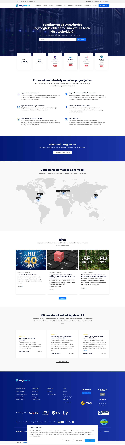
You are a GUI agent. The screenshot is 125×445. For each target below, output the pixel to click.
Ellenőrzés (81, 39)
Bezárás (68, 440)
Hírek (64, 394)
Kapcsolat (96, 1)
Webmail (89, 1)
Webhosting (59, 5)
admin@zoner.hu (31, 1)
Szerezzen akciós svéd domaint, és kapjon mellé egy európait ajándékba (93, 275)
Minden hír (62, 298)
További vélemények (62, 361)
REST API (49, 391)
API (65, 5)
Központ (51, 5)
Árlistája (45, 5)
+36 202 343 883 (20, 1)
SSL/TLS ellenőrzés (51, 394)
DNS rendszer (35, 394)
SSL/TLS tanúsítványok (21, 394)
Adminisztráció (104, 5)
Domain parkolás (20, 397)
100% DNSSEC (35, 391)
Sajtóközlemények (67, 397)
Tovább (20, 286)
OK (90, 440)
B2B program (78, 5)
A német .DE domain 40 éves (27, 275)
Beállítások (79, 440)
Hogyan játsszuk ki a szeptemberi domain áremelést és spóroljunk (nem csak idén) (62, 276)
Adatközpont (35, 397)
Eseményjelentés (67, 402)
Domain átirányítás (20, 399)
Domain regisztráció (20, 391)
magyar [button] (106, 1)
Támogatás (87, 5)
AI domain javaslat (36, 399)
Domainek (38, 5)
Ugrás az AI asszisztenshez (62, 152)
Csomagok (70, 5)
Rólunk (94, 5)
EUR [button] (100, 1)
